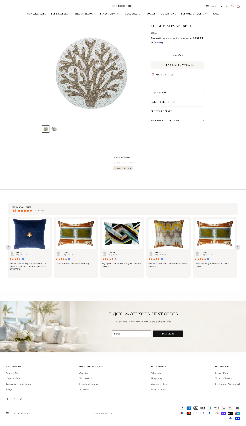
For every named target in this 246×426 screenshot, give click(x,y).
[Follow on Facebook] (7, 399)
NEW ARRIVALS (36, 13)
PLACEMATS (132, 13)
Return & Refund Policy (18, 383)
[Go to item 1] (45, 129)
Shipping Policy (14, 378)
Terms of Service (223, 378)
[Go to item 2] (54, 129)
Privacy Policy (222, 372)
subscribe (168, 333)
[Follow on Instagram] (14, 399)
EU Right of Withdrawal (227, 383)
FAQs (9, 389)
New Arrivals (86, 378)
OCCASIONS (168, 13)
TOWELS (150, 13)
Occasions (84, 389)
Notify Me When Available (177, 65)
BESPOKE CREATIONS (194, 13)
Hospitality (156, 378)
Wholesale (156, 372)
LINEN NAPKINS (110, 13)
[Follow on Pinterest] (20, 399)
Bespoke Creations (88, 383)
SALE (216, 13)
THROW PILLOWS (84, 13)
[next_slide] (237, 247)
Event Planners (158, 389)
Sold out (177, 54)
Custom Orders (159, 383)
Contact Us (12, 372)
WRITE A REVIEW (123, 168)
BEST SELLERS (59, 13)
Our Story (84, 372)
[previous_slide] (8, 247)
